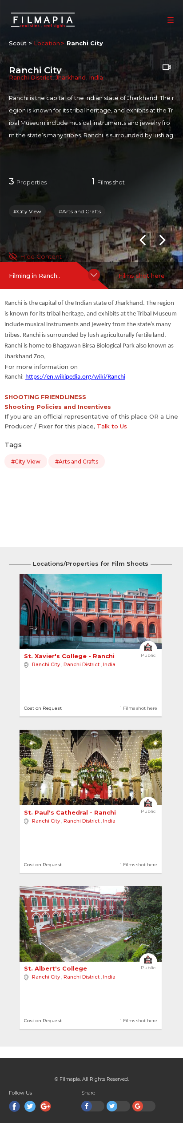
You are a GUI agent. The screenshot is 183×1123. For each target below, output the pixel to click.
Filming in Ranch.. (34, 275)
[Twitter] (30, 1106)
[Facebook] (14, 1106)
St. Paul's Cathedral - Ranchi (71, 812)
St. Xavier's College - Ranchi (70, 656)
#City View (27, 211)
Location (47, 43)
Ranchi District (30, 77)
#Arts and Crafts (80, 211)
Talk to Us (112, 426)
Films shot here (142, 275)
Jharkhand (71, 77)
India (96, 77)
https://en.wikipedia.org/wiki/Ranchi (75, 377)
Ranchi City (46, 664)
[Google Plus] (45, 1106)
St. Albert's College (56, 968)
